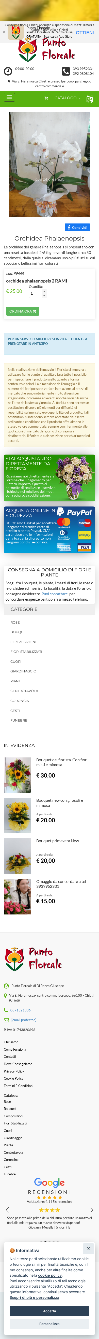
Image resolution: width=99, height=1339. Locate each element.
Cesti (15, 711)
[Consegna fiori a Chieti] (49, 50)
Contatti (10, 1056)
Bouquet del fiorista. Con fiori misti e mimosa (62, 762)
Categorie (24, 609)
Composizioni (23, 642)
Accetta (49, 1311)
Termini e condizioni (18, 1086)
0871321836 (20, 1010)
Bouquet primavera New (57, 840)
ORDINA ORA (21, 311)
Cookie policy (13, 1078)
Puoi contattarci (55, 593)
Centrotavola (24, 691)
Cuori (15, 661)
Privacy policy (14, 1071)
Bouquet (19, 632)
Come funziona (15, 1049)
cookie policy (50, 1275)
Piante (16, 681)
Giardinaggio (23, 671)
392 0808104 (83, 74)
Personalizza (49, 1324)
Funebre (18, 720)
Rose (15, 622)
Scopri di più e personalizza (34, 1297)
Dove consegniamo (18, 1064)
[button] (88, 99)
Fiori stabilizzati (26, 652)
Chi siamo (11, 1042)
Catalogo (66, 97)
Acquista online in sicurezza (30, 513)
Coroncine (21, 701)
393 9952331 (83, 69)
